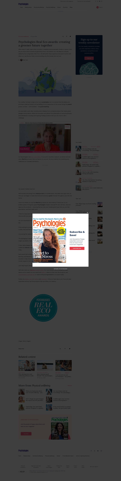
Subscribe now (77, 248)
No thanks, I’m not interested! (60, 268)
